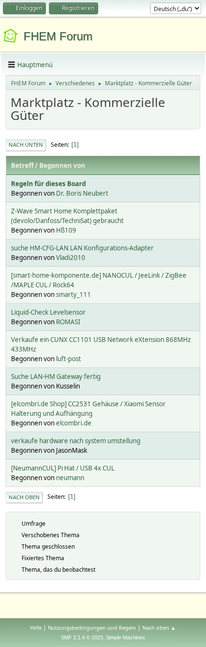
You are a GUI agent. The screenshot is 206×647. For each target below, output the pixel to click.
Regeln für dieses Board (48, 183)
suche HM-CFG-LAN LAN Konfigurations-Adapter (82, 248)
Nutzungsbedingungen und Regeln (92, 627)
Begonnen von (62, 165)
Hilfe (36, 627)
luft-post (68, 358)
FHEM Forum (57, 36)
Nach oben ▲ (159, 627)
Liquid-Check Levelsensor (48, 312)
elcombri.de (74, 423)
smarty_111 (73, 294)
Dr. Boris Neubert (82, 193)
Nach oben (24, 497)
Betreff (22, 165)
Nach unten (26, 144)
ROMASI (68, 322)
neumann (70, 477)
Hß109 (66, 230)
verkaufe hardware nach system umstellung (75, 440)
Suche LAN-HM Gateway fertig (56, 376)
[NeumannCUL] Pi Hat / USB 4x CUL (62, 468)
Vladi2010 (70, 257)
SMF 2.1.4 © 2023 (82, 637)
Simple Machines (125, 637)
